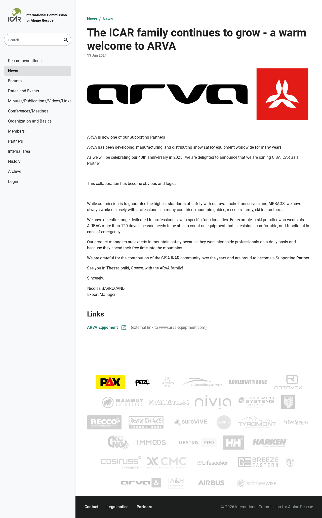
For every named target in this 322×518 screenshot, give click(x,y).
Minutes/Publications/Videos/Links (39, 101)
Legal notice (117, 506)
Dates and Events (23, 91)
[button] (198, 94)
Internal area (19, 151)
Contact (91, 506)
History (14, 161)
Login (13, 181)
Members (16, 131)
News (13, 70)
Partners (15, 141)
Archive (14, 171)
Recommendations (25, 60)
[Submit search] (66, 40)
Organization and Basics (30, 121)
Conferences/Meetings (28, 111)
